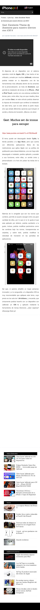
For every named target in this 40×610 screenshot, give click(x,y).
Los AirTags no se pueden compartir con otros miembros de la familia (26, 565)
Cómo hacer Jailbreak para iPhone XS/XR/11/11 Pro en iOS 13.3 (25, 476)
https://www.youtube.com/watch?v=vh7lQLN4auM (19, 133)
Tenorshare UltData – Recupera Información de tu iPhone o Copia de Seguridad (26, 493)
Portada (3, 17)
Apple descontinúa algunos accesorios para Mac (25, 556)
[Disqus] (20, 413)
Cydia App (10, 17)
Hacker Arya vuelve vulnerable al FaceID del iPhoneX (26, 515)
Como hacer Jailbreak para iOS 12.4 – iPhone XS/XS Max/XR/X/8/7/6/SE (26, 484)
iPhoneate (10, 8)
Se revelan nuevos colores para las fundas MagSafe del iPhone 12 (26, 582)
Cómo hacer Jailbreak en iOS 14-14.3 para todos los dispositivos (26, 458)
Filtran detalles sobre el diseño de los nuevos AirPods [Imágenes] (26, 591)
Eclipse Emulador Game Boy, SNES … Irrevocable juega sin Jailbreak (26, 467)
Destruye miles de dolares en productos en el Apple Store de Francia (26, 525)
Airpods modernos (22, 540)
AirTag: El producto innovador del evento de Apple (26, 573)
